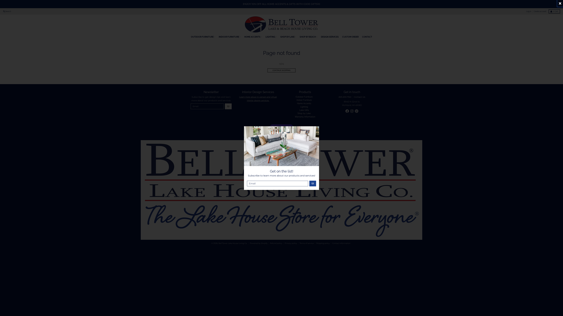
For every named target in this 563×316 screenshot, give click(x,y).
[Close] (560, 3)
